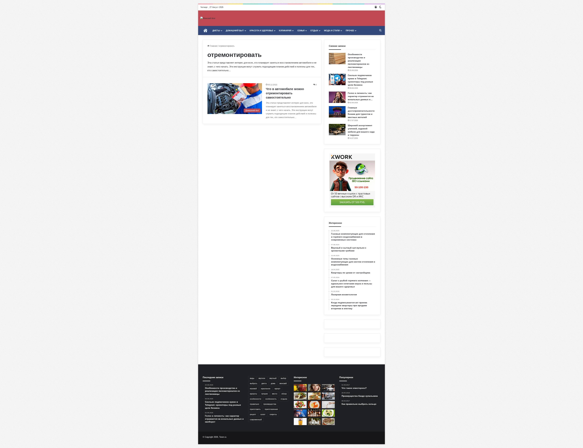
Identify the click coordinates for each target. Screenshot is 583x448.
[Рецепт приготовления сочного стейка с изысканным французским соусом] (300, 396)
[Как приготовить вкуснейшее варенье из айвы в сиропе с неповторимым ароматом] (300, 387)
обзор (284, 394)
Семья (301, 30)
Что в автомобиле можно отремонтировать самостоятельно (285, 93)
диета (264, 383)
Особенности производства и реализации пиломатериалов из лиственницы (358, 60)
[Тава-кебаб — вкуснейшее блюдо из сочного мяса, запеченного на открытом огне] (314, 396)
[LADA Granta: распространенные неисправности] (328, 396)
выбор (283, 378)
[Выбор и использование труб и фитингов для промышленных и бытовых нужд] (314, 421)
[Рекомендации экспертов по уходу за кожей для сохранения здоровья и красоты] (314, 387)
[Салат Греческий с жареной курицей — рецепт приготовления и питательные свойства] (300, 404)
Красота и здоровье (261, 30)
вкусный (272, 378)
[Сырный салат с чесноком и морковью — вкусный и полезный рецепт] (314, 404)
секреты (273, 414)
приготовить (255, 409)
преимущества (269, 404)
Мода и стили (332, 30)
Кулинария (285, 30)
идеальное (265, 389)
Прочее (350, 30)
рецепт (253, 414)
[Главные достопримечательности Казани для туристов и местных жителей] (337, 112)
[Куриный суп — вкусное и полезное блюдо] (328, 413)
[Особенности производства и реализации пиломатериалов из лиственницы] (337, 58)
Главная (213, 46)
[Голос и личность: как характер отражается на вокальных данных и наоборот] (337, 97)
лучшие (264, 394)
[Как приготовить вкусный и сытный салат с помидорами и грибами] (328, 421)
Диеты (216, 30)
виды (252, 378)
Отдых (314, 30)
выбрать (253, 383)
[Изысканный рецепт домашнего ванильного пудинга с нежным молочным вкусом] (300, 421)
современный (256, 420)
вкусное (262, 378)
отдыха (284, 399)
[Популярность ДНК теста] (300, 413)
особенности (255, 399)
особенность (270, 399)
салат (262, 414)
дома (273, 383)
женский (283, 383)
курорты (253, 394)
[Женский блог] (207, 18)
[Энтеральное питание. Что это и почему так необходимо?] (328, 404)
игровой (253, 389)
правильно (254, 404)
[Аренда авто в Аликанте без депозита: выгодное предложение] (328, 387)
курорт (277, 389)
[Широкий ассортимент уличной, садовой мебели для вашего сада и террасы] (337, 129)
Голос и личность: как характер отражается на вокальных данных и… (361, 96)
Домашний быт (235, 30)
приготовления (271, 409)
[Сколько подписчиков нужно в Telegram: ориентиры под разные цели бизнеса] (337, 79)
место (274, 394)
